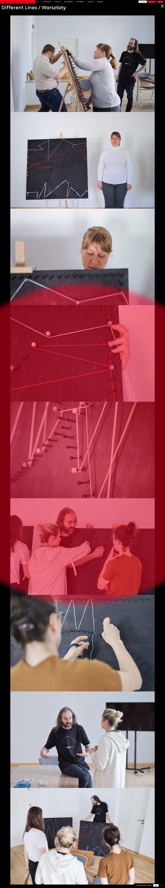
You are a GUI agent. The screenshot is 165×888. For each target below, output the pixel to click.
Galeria (91, 2)
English (152, 2)
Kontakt (100, 2)
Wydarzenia (68, 2)
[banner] (149, 885)
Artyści (58, 2)
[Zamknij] (161, 7)
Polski (142, 2)
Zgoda (156, 885)
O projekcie (46, 2)
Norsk (160, 2)
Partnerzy (80, 2)
